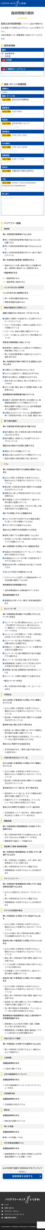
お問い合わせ (9, 1208)
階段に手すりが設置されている (17, 451)
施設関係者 (9, 53)
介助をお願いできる (13, 1069)
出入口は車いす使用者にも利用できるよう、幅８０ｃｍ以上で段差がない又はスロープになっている (23, 480)
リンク (6, 1205)
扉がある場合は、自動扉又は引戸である (21, 377)
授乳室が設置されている (15, 1121)
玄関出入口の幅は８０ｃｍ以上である (19, 370)
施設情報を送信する (22, 1176)
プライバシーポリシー (12, 1211)
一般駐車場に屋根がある (15, 282)
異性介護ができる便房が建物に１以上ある (22, 535)
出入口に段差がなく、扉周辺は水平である (22, 373)
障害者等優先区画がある (15, 302)
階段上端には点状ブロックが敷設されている (23, 455)
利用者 (7, 56)
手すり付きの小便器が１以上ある (18, 525)
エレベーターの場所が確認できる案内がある (22, 676)
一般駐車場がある (12, 278)
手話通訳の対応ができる (15, 1104)
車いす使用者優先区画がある (17, 298)
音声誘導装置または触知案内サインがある (22, 590)
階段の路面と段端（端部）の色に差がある (21, 458)
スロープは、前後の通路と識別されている (22, 331)
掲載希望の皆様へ (10, 1218)
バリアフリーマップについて (14, 1214)
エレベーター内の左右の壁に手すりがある (21, 660)
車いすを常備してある (14, 1137)
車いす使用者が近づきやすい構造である (21, 867)
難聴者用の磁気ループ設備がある (18, 841)
